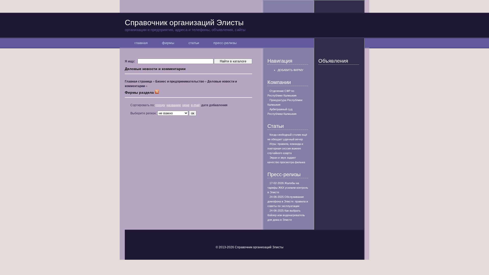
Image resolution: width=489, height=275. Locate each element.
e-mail (195, 105)
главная (141, 43)
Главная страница (138, 81)
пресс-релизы (225, 43)
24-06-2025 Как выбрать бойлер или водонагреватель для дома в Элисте (286, 215)
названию (174, 105)
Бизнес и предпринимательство (179, 81)
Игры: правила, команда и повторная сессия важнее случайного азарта (285, 148)
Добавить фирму (290, 70)
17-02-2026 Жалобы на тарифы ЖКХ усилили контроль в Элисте (287, 188)
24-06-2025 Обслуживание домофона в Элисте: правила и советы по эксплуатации (287, 201)
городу (160, 105)
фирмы (168, 43)
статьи (193, 43)
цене (185, 105)
